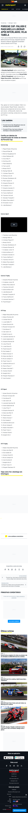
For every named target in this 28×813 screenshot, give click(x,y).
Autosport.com (14, 780)
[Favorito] (21, 46)
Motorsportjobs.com (14, 778)
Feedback (14, 789)
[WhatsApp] (12, 569)
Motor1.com (14, 776)
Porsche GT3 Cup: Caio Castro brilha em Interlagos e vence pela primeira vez (13, 129)
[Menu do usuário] (25, 5)
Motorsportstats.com (14, 783)
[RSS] (21, 765)
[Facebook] (5, 569)
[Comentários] (25, 46)
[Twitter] (8, 569)
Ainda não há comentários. (14, 597)
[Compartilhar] (18, 46)
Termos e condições (9, 805)
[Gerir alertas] (22, 569)
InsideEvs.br (14, 773)
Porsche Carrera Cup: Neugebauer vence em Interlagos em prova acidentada (14, 125)
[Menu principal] (2, 5)
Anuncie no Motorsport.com (14, 791)
